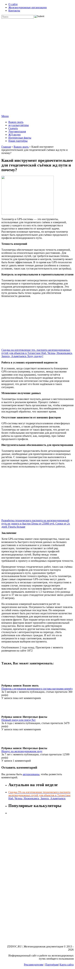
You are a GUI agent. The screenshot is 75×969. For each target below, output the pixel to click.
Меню (5, 116)
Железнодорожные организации (27, 7)
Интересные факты (19, 137)
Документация (17, 131)
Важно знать (15, 122)
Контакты (14, 10)
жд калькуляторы (18, 125)
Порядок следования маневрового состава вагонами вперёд (37, 688)
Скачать (13, 128)
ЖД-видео (14, 134)
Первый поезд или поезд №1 (18, 719)
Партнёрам (51, 964)
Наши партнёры (18, 140)
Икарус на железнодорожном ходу (21, 751)
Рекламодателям (33, 964)
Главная (6, 146)
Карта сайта (66, 964)
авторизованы (31, 774)
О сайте (13, 4)
